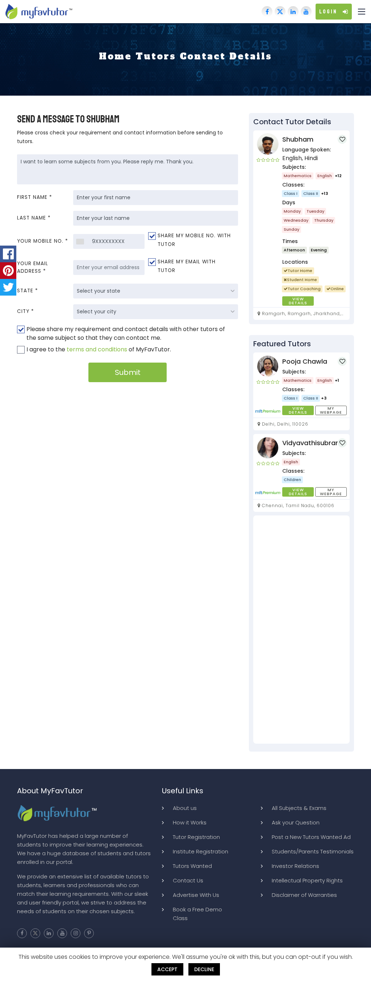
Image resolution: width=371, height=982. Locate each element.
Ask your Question (296, 822)
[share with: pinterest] (8, 270)
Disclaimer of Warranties (304, 895)
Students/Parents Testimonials (313, 851)
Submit (128, 372)
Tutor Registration (196, 837)
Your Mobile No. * (42, 241)
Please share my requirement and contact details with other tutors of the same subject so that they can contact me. (125, 333)
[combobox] (80, 241)
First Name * (34, 197)
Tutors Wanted (192, 866)
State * (27, 290)
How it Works (190, 822)
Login (328, 11)
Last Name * (34, 217)
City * (25, 311)
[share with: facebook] (8, 254)
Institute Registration (200, 851)
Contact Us (188, 880)
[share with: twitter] (8, 287)
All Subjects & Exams (299, 808)
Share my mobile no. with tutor (194, 240)
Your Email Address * (32, 267)
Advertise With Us (196, 895)
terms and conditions (97, 349)
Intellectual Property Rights (307, 880)
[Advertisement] (301, 629)
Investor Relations (295, 866)
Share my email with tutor (187, 266)
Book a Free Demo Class (197, 914)
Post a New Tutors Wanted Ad (311, 837)
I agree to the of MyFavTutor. (98, 349)
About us (185, 808)
